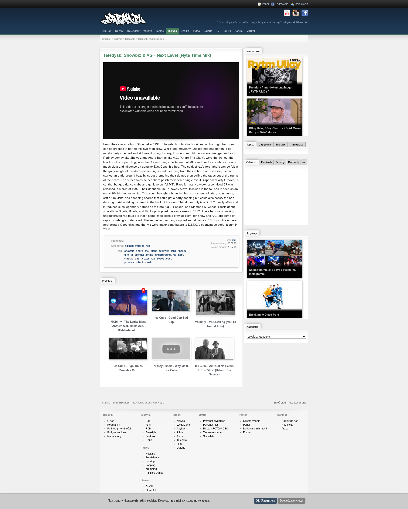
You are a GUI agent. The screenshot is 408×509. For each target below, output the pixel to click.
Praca (285, 428)
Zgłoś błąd (280, 402)
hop (180, 254)
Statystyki (208, 436)
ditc (126, 254)
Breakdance (153, 457)
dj (132, 254)
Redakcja (287, 424)
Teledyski (130, 39)
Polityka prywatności (119, 428)
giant (154, 251)
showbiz (129, 251)
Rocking (150, 453)
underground (163, 254)
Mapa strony (114, 436)
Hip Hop (106, 31)
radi (234, 240)
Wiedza (147, 31)
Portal (246, 424)
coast (145, 258)
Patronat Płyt (210, 424)
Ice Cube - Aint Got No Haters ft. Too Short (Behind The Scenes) (214, 370)
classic (128, 258)
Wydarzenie (184, 424)
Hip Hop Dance (154, 472)
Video (196, 31)
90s (168, 258)
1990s (160, 258)
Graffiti (149, 486)
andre (139, 251)
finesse (182, 251)
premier (139, 254)
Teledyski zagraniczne (150, 39)
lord (173, 251)
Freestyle (151, 432)
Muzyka (172, 31)
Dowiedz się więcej (291, 500)
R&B (148, 428)
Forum (247, 432)
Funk (148, 424)
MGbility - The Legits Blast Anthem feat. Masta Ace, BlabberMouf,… (128, 326)
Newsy (119, 31)
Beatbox (150, 436)
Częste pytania (251, 420)
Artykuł (181, 428)
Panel (265, 4)
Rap (148, 420)
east (137, 258)
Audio (180, 436)
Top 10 (227, 31)
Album (180, 432)
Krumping (151, 469)
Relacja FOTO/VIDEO (215, 428)
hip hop (129, 245)
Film (179, 443)
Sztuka (185, 31)
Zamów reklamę (212, 432)
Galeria (208, 31)
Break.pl (106, 39)
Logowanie (281, 4)
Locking (150, 461)
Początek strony (297, 402)
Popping (150, 465)
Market (250, 31)
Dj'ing (149, 440)
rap (148, 245)
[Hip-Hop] (123, 24)
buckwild (164, 251)
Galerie (181, 447)
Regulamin (113, 424)
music (148, 262)
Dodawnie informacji (255, 428)
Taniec (160, 31)
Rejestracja (301, 4)
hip (174, 254)
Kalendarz (133, 31)
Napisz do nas (290, 420)
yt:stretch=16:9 (133, 262)
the (147, 251)
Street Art (151, 490)
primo (149, 254)
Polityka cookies (116, 432)
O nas (110, 420)
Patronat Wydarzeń (214, 420)
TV (217, 31)
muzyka (139, 245)
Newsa (181, 420)
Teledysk (182, 440)
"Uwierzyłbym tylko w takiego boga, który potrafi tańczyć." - (262, 22)
